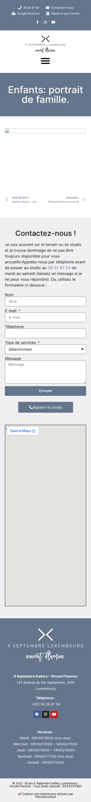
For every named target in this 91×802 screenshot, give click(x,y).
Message (13, 358)
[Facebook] (37, 714)
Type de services (21, 342)
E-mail (11, 311)
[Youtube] (53, 22)
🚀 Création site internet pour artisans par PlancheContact (45, 795)
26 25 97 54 (59, 267)
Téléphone (14, 326)
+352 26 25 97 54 (45, 704)
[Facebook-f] (37, 22)
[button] (45, 61)
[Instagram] (45, 22)
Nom (9, 295)
